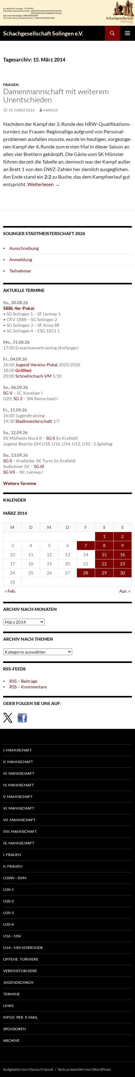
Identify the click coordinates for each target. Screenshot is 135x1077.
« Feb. (10, 591)
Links (8, 1005)
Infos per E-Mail (20, 1017)
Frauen (11, 84)
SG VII (9, 472)
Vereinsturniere (20, 970)
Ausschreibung (24, 248)
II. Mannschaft (18, 761)
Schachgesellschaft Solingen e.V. (43, 33)
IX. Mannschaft (18, 843)
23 (122, 563)
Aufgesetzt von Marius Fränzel (28, 1069)
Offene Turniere (20, 959)
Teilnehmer (20, 270)
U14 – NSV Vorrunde (23, 947)
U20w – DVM (14, 877)
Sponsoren (14, 1028)
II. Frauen (12, 866)
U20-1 (8, 889)
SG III (39, 466)
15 (104, 554)
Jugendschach (18, 982)
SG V (8, 393)
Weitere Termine (19, 483)
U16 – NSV (12, 936)
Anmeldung (20, 259)
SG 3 (18, 398)
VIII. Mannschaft (20, 831)
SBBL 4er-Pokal (18, 308)
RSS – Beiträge (23, 681)
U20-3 (8, 912)
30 (122, 572)
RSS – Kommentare (28, 686)
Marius (50, 110)
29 (104, 572)
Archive (11, 1040)
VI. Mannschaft (18, 808)
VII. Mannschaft (19, 819)
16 (122, 554)
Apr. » (124, 591)
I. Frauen (12, 854)
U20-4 (8, 924)
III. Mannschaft (18, 773)
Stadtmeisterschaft (33, 421)
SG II (50, 438)
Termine (11, 994)
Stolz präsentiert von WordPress (84, 1069)
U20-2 (8, 901)
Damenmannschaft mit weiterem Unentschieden (56, 95)
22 (104, 563)
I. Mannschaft (17, 750)
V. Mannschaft (18, 796)
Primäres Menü (127, 33)
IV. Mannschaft (18, 785)
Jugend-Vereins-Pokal (36, 364)
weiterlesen (43, 184)
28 (85, 572)
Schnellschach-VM (33, 376)
